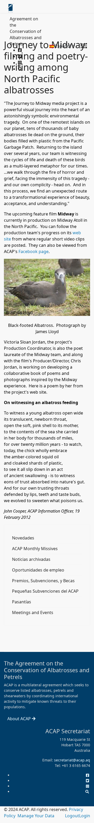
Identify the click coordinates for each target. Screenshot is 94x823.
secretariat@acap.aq (72, 760)
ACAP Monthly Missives (35, 548)
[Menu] (83, 46)
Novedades (23, 538)
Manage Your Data (35, 816)
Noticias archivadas (31, 559)
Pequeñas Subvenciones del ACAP (45, 591)
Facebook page (34, 251)
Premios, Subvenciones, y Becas (43, 581)
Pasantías (21, 602)
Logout (72, 816)
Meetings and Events (32, 612)
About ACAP (19, 719)
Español (63, 46)
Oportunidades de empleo (38, 570)
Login (84, 816)
